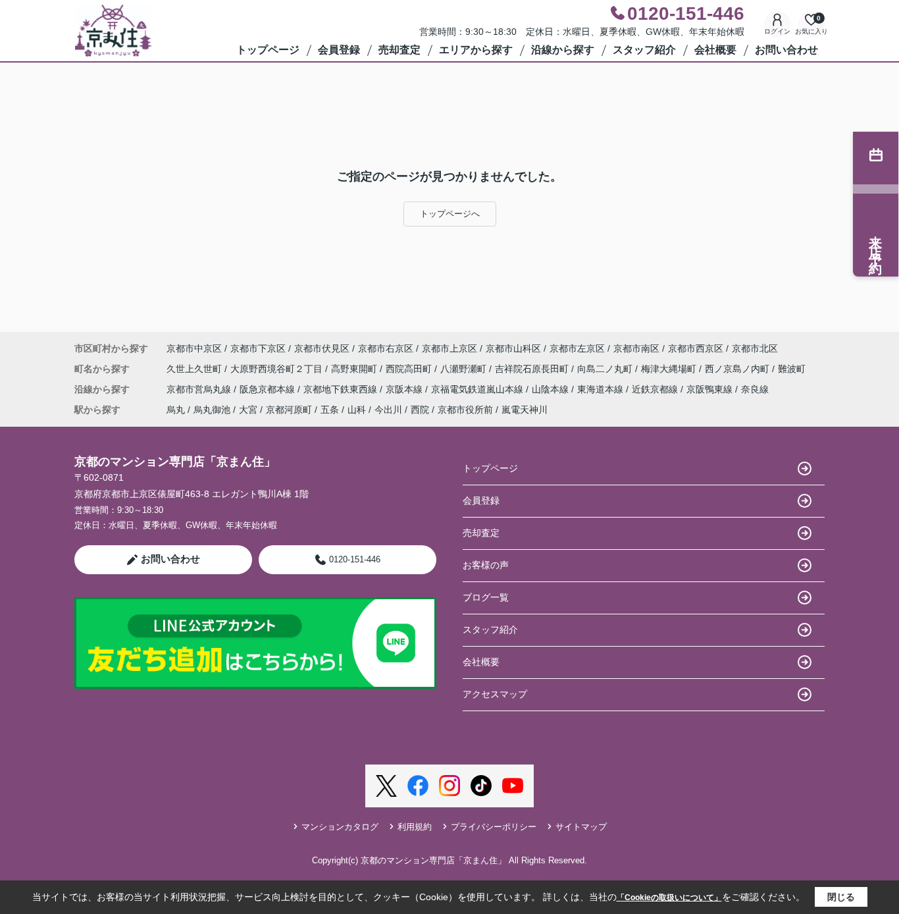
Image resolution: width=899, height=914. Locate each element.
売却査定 (399, 49)
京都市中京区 (194, 348)
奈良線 (755, 389)
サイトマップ (581, 827)
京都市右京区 (385, 348)
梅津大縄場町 (670, 368)
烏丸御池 (211, 409)
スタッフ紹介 (644, 49)
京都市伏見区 (321, 348)
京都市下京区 (258, 348)
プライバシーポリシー (493, 827)
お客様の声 (486, 565)
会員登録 (339, 49)
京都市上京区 (449, 348)
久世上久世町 (195, 368)
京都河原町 (289, 409)
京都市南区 (636, 348)
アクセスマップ (495, 694)
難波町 (792, 368)
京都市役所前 (465, 409)
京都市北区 (755, 348)
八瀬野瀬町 (464, 368)
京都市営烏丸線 (200, 389)
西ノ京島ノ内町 (738, 368)
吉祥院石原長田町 (533, 368)
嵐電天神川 (524, 409)
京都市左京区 (577, 348)
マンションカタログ (339, 827)
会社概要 (715, 49)
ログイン (777, 31)
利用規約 (415, 827)
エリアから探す (476, 49)
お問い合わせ (786, 49)
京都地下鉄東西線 (341, 389)
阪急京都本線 (268, 389)
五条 (330, 409)
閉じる (841, 897)
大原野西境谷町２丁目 (277, 368)
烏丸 (176, 409)
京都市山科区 (513, 348)
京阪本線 (405, 389)
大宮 (248, 409)
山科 (356, 409)
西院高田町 (410, 368)
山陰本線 (551, 389)
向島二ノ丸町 (606, 368)
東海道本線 (601, 389)
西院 (420, 409)
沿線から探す (562, 49)
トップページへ (450, 214)
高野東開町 (355, 368)
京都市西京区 (695, 348)
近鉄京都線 (656, 389)
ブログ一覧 (486, 597)
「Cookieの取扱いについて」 (669, 897)
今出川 (388, 409)
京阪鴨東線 (710, 389)
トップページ (267, 49)
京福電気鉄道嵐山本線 (478, 389)
